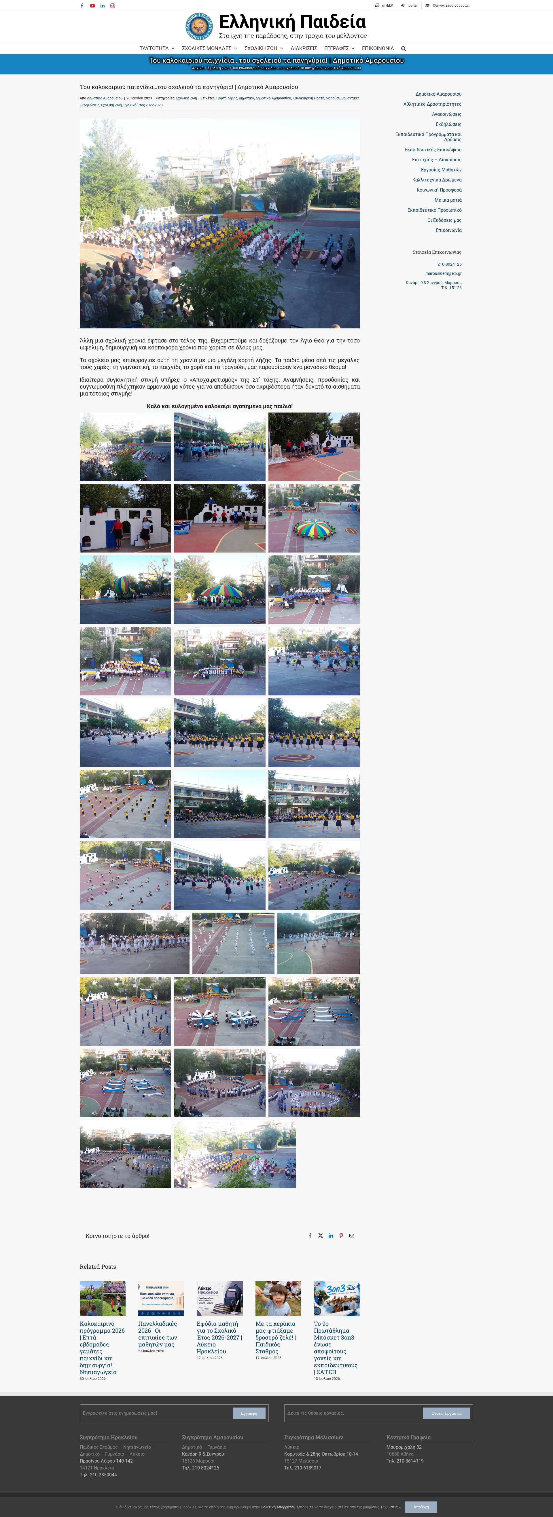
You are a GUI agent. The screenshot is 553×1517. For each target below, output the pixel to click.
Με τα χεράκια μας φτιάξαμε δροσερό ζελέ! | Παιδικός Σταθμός (275, 1337)
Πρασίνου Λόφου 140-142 (106, 1461)
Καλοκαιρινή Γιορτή (308, 98)
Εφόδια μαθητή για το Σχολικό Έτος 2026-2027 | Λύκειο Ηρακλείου (219, 1337)
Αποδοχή (421, 1507)
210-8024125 (450, 264)
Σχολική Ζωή (186, 98)
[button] (403, 48)
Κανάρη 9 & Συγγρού (203, 1454)
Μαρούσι (333, 98)
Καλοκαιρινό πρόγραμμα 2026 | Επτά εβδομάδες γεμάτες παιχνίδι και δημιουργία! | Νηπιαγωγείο (102, 1348)
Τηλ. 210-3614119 (405, 1461)
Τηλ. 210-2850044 (98, 1475)
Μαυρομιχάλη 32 (404, 1447)
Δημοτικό (246, 98)
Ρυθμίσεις (390, 1507)
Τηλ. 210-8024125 (200, 1468)
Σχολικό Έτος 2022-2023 (143, 105)
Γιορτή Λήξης (226, 98)
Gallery (102, 1298)
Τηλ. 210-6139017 (302, 1468)
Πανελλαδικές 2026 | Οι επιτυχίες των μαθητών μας (157, 1334)
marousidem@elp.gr (443, 273)
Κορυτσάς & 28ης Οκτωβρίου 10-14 (321, 1454)
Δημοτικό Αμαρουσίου (105, 98)
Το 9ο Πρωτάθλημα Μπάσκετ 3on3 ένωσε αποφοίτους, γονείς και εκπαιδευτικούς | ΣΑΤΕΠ (336, 1348)
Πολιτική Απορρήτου (278, 1507)
